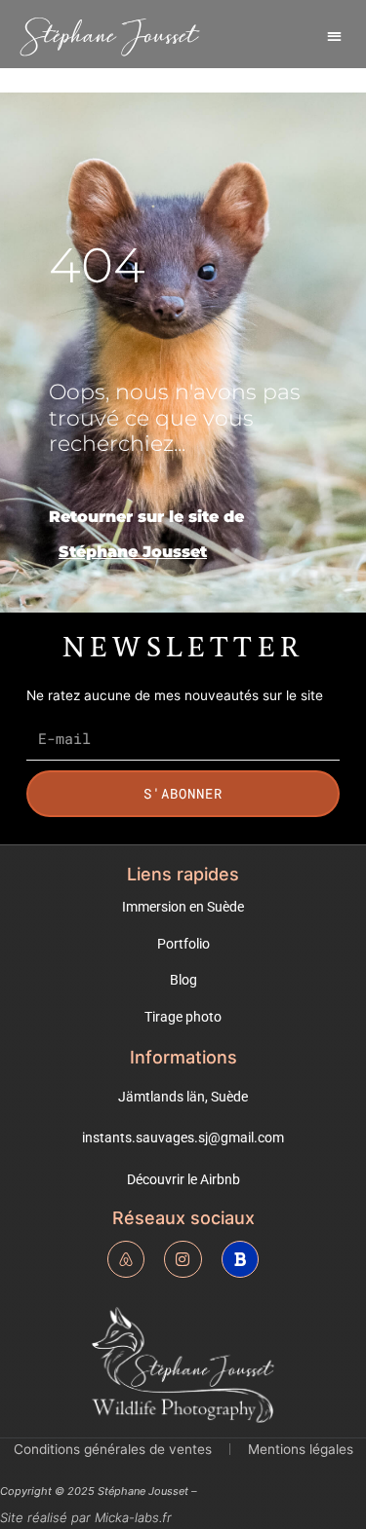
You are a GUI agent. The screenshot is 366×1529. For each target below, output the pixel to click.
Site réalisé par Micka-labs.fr (86, 1517)
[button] (334, 35)
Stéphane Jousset (109, 35)
